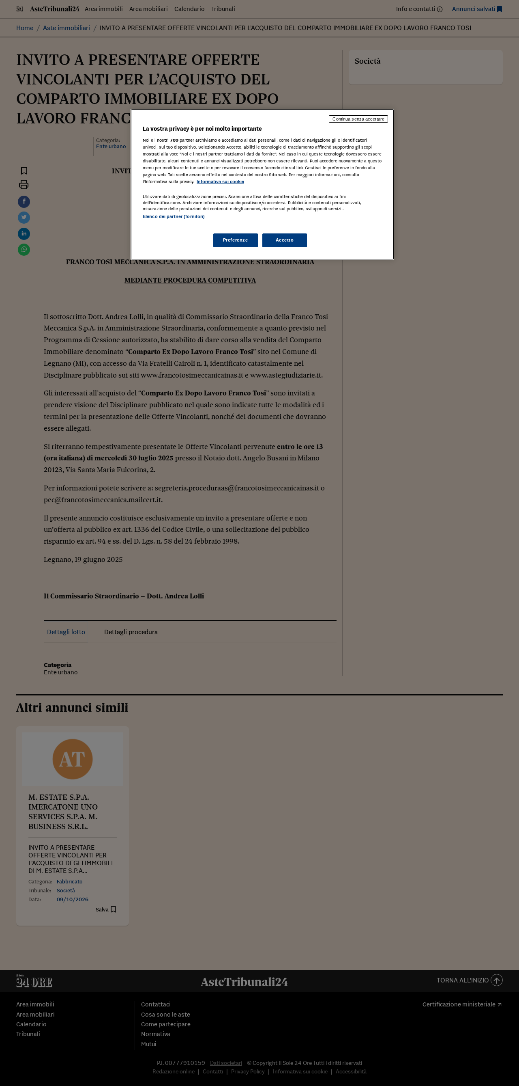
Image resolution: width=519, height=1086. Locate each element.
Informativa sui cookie (220, 181)
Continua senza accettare (358, 119)
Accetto (285, 239)
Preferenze (235, 239)
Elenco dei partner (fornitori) (174, 216)
